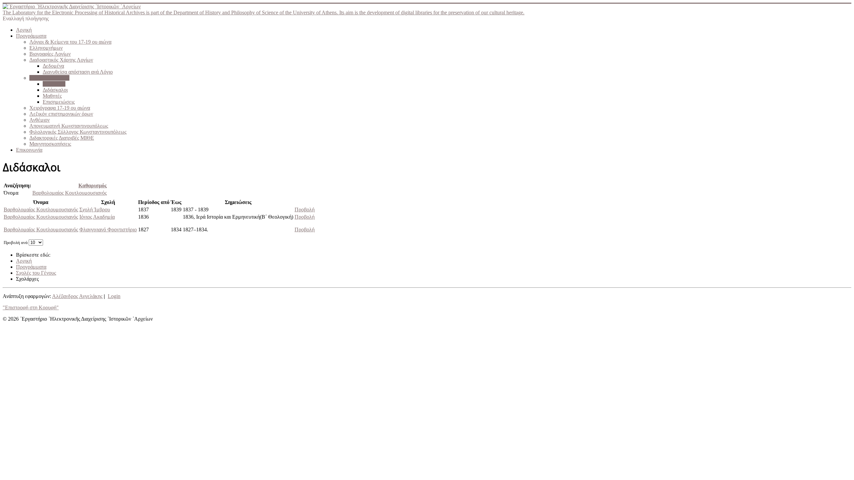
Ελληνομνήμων (46, 48)
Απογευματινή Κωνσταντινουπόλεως (68, 126)
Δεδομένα (53, 66)
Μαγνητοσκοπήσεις (50, 144)
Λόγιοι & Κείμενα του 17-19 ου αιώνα (70, 42)
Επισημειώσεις (59, 102)
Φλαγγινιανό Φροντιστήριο (108, 229)
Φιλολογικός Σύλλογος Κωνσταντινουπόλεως (77, 132)
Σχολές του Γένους (49, 78)
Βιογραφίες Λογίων (50, 54)
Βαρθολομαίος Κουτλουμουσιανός (69, 193)
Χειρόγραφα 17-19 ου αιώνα (59, 108)
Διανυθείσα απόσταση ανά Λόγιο (78, 72)
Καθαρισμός (92, 185)
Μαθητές (52, 96)
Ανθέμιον (39, 120)
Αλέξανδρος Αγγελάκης (77, 296)
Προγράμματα (31, 36)
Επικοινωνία (29, 150)
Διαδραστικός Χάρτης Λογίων (61, 60)
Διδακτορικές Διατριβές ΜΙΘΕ (61, 138)
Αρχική (24, 30)
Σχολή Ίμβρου (94, 209)
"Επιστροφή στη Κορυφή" (31, 307)
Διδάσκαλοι (55, 90)
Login (114, 296)
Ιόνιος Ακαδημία (97, 217)
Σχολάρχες (54, 84)
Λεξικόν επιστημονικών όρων (61, 114)
